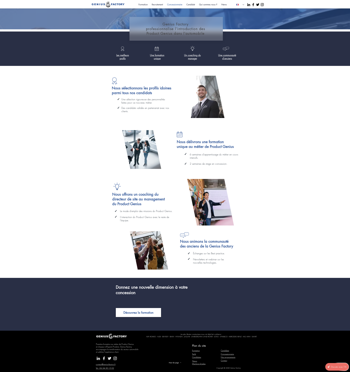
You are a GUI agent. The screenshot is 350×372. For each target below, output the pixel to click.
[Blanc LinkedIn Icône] (98, 358)
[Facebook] (253, 5)
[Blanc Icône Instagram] (115, 358)
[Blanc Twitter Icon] (109, 358)
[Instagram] (262, 5)
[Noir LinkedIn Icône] (249, 5)
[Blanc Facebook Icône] (104, 358)
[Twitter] (258, 5)
